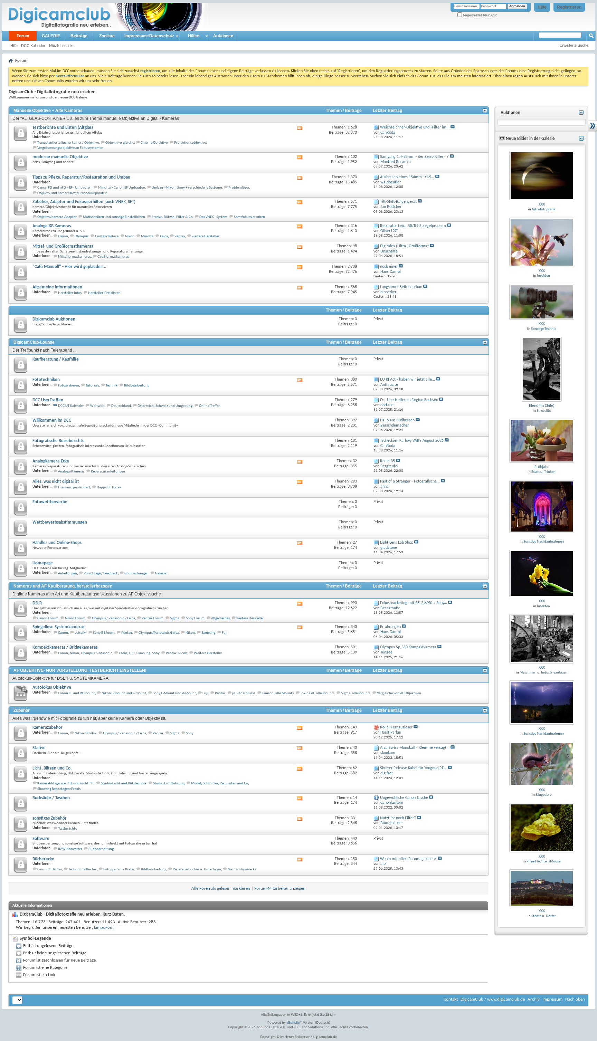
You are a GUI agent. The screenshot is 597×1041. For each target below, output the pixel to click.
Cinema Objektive (154, 143)
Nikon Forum (75, 618)
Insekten (543, 276)
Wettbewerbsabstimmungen (59, 522)
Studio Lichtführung (168, 783)
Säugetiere (543, 795)
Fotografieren (68, 386)
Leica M (80, 633)
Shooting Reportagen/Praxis (58, 789)
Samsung (208, 633)
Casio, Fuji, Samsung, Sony (139, 653)
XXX (542, 204)
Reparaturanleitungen (108, 472)
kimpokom (103, 927)
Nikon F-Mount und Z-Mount (124, 693)
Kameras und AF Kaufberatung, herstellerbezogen (62, 586)
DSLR (37, 603)
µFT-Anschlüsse (243, 693)
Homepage (42, 563)
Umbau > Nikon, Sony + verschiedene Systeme (187, 188)
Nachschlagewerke (242, 869)
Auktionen (223, 36)
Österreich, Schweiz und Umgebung (165, 406)
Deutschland (121, 406)
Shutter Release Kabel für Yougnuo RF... (413, 768)
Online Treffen (209, 406)
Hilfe (542, 7)
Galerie (160, 573)
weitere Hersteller (205, 236)
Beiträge (78, 36)
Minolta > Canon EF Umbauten (121, 188)
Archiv (534, 999)
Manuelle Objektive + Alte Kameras (48, 110)
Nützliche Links (62, 46)
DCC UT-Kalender (71, 406)
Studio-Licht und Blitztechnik (123, 783)
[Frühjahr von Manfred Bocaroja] (541, 440)
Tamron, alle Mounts (278, 693)
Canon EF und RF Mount (76, 693)
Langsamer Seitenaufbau (401, 287)
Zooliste (107, 36)
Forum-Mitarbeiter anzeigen (279, 888)
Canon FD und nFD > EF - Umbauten (64, 188)
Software (40, 839)
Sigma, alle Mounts (355, 693)
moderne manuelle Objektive (60, 157)
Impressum (552, 999)
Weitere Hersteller (208, 653)
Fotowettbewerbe (49, 502)
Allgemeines (220, 618)
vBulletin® (294, 1023)
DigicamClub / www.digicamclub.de (493, 999)
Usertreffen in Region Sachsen (412, 400)
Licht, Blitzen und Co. (52, 768)
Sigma (174, 618)
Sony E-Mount (104, 633)
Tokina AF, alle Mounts (317, 693)
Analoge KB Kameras (51, 226)
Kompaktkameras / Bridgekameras (64, 647)
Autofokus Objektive (51, 687)
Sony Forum (195, 618)
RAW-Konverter (70, 849)
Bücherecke (43, 859)
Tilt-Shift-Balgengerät (398, 202)
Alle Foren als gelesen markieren (220, 888)
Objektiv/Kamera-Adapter (56, 217)
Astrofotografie (543, 209)
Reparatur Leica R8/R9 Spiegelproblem (413, 226)
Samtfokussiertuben (249, 217)
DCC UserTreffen (47, 400)
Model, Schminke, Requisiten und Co (219, 783)
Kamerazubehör (47, 727)
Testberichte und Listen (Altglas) (62, 127)
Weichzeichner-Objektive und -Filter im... (414, 127)
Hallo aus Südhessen (397, 420)
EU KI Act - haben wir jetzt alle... (407, 380)
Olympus (81, 236)
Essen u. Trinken (543, 472)
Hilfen (193, 36)
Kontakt (451, 999)
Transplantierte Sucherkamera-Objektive (68, 143)
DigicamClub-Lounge (34, 342)
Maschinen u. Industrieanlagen (543, 673)
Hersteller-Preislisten (104, 293)
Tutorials (92, 386)
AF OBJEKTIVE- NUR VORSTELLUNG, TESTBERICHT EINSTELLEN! (79, 670)
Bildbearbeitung (136, 386)
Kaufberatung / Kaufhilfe (55, 359)
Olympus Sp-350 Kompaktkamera (408, 647)
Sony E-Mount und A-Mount (174, 693)
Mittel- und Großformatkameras (62, 246)
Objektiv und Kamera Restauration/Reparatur (72, 193)
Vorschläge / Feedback (101, 573)
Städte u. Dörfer (543, 916)
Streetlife (544, 411)
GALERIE (51, 36)
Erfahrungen (390, 627)
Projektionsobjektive (190, 143)
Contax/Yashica (107, 236)
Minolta (147, 236)
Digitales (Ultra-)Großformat (404, 246)
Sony (189, 733)
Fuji (225, 633)
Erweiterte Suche (574, 45)
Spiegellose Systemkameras (58, 627)
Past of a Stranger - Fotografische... (410, 481)
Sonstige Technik (543, 329)
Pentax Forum (152, 618)
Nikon (129, 236)
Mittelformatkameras (74, 257)
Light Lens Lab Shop (396, 543)
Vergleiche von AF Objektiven (399, 693)
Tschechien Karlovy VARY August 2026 (412, 441)
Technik (111, 386)
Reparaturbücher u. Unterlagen (197, 869)
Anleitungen (67, 573)
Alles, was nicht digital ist (55, 481)
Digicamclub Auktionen (53, 319)
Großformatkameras (113, 257)
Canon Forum (47, 618)
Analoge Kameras (71, 472)
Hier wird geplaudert (74, 487)
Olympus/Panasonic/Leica (159, 633)
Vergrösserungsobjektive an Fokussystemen (70, 148)
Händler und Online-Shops (57, 543)
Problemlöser (238, 188)
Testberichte (67, 829)
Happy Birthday (109, 487)
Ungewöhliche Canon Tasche (404, 798)
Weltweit (97, 406)
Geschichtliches (49, 869)
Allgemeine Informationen (57, 287)
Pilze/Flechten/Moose (543, 861)
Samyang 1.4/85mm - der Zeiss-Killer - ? (414, 157)
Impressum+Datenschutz (149, 36)
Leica (164, 236)
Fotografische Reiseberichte (58, 441)
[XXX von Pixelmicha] (541, 175)
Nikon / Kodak (85, 733)
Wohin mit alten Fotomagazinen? (408, 859)
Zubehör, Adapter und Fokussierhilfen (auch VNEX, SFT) (83, 202)
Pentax (179, 236)
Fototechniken (46, 380)
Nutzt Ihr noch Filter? (398, 818)
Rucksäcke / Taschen (51, 798)
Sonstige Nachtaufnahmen (543, 542)
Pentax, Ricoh (176, 653)
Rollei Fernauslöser (396, 727)
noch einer (389, 267)
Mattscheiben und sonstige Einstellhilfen (114, 217)
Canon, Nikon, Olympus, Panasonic (85, 653)
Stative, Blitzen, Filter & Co (172, 217)
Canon (63, 236)
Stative (39, 748)
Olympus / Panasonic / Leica (113, 618)
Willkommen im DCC (51, 420)
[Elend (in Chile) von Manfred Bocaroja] (542, 369)
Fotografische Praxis (118, 869)
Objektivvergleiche (119, 143)
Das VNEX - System (213, 217)
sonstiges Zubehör (49, 818)
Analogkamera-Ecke (50, 461)
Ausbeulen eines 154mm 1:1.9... (407, 177)
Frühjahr (541, 467)
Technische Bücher (82, 869)
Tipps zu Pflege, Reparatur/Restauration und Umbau (81, 177)
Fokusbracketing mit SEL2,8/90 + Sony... (413, 603)
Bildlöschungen (136, 573)
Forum (23, 36)
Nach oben (575, 999)
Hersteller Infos (70, 293)
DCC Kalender (33, 46)
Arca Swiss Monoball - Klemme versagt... (414, 748)
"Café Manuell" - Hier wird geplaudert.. (69, 267)
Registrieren (569, 7)
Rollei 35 (387, 461)
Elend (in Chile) (542, 406)
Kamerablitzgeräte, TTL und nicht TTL (65, 783)
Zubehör (21, 710)
